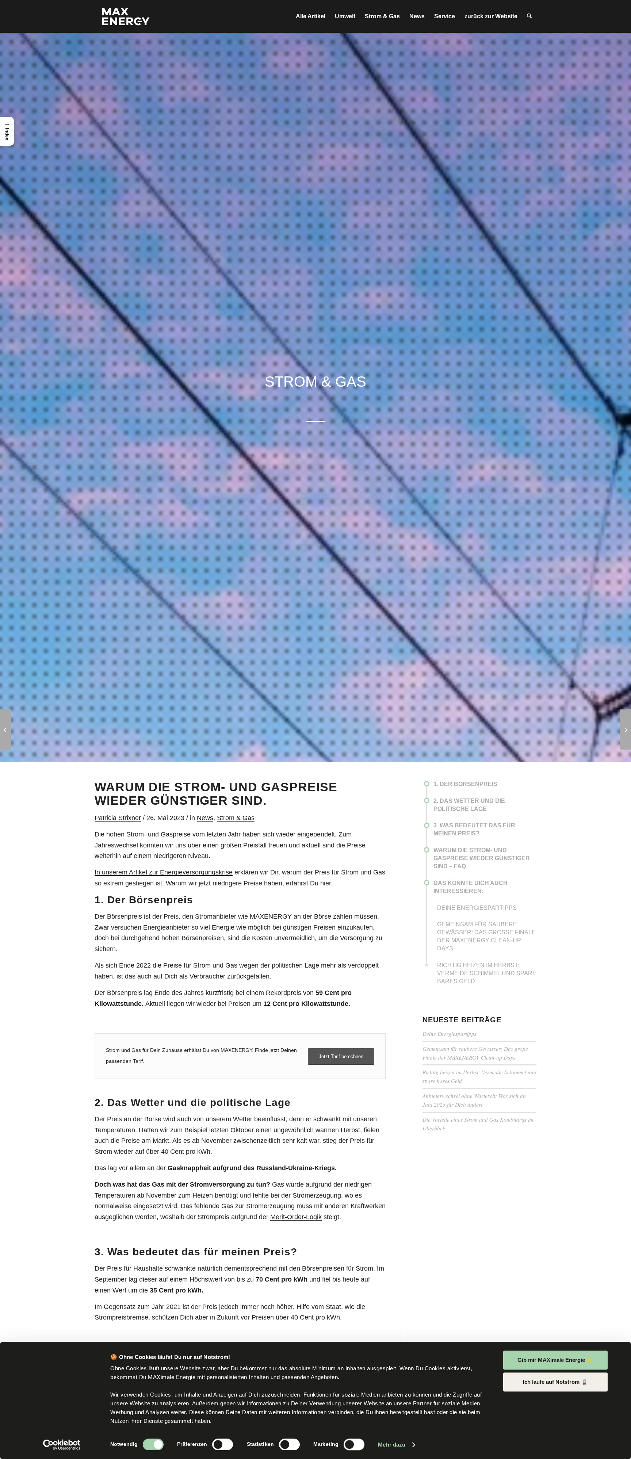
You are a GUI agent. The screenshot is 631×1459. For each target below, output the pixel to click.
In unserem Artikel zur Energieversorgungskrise (164, 872)
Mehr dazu (391, 1444)
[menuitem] (310, 16)
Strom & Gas (236, 818)
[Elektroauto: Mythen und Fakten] (5, 729)
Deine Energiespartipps (449, 1033)
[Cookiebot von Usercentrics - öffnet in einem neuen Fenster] (62, 1444)
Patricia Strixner (118, 818)
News (205, 818)
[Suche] (529, 16)
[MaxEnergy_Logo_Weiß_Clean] (126, 16)
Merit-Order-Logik (296, 1217)
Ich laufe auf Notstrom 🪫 (555, 1382)
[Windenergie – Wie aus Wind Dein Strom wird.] (625, 729)
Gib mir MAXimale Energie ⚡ (555, 1360)
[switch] (222, 1444)
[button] (7, 131)
